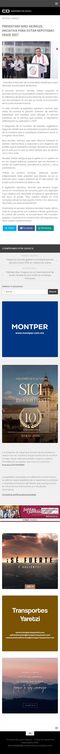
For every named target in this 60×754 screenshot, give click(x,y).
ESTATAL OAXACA (10, 18)
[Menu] (56, 3)
